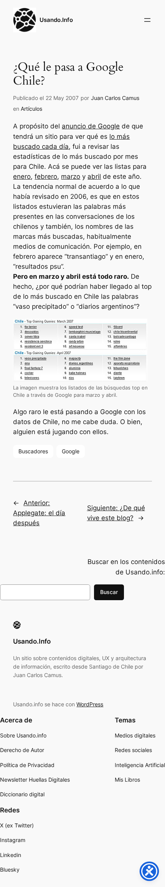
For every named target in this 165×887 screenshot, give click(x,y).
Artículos (31, 108)
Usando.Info (56, 20)
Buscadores (33, 451)
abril (94, 176)
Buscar (109, 592)
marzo (70, 176)
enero (22, 176)
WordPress (89, 704)
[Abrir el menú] (147, 20)
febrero (46, 176)
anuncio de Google (91, 126)
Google (70, 451)
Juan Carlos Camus (115, 98)
